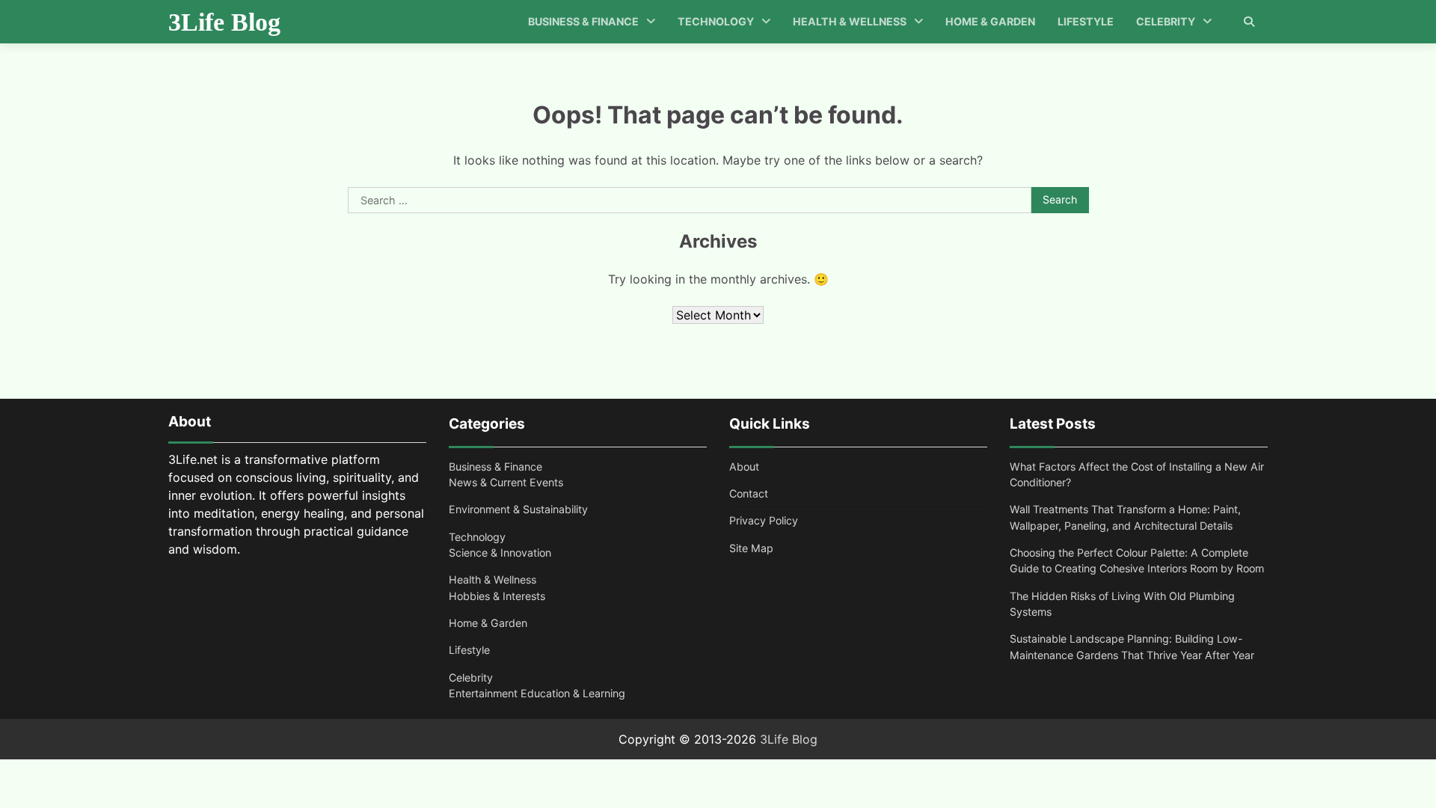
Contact (748, 493)
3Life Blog (224, 22)
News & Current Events (506, 482)
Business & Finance (583, 21)
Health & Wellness (849, 21)
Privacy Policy (763, 520)
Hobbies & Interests (497, 596)
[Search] (1249, 21)
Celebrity (1165, 21)
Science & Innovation (500, 552)
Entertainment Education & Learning (537, 693)
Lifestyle (1086, 21)
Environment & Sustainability (518, 509)
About (744, 466)
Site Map (751, 548)
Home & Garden (990, 21)
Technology (716, 21)
